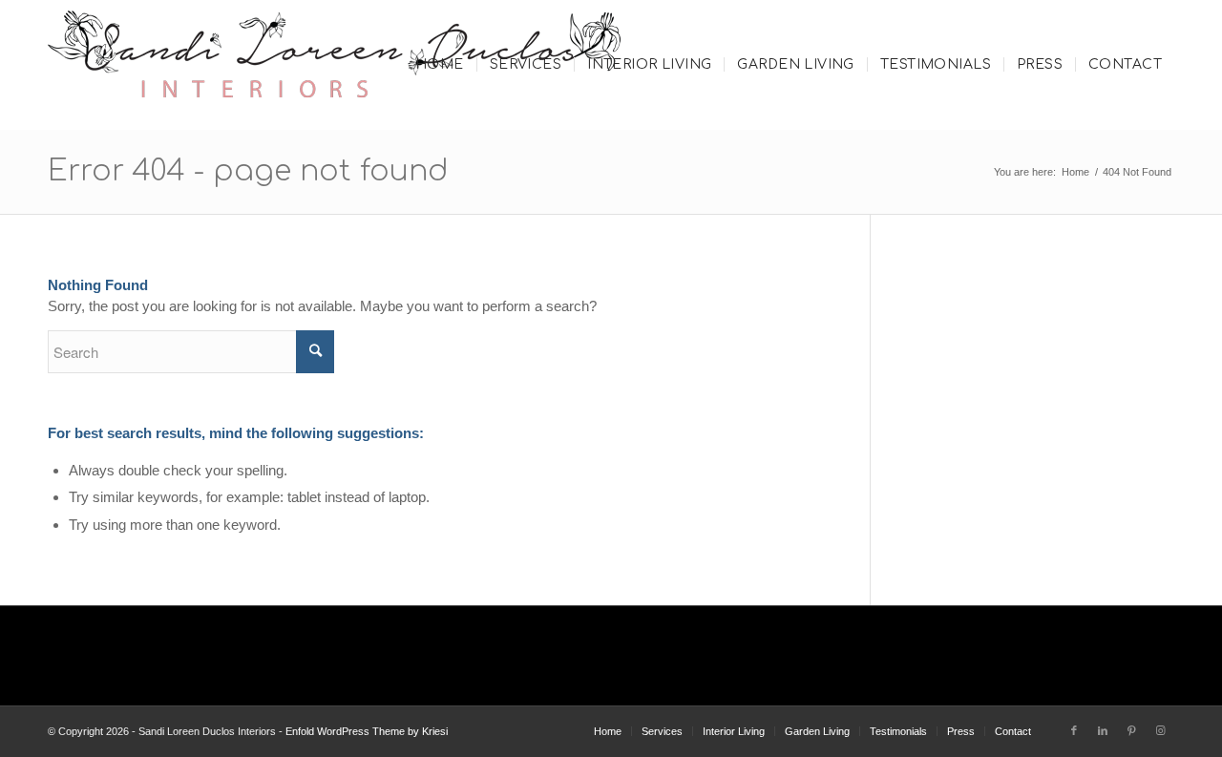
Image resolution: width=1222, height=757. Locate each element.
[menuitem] (439, 65)
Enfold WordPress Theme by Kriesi (366, 731)
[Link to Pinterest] (1131, 730)
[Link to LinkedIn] (1102, 730)
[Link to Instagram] (1160, 730)
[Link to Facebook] (1074, 730)
